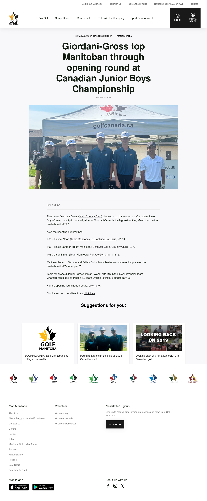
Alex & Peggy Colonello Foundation (27, 418)
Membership (84, 18)
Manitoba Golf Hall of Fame (168, 4)
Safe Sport (14, 464)
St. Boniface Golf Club (103, 239)
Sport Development (142, 18)
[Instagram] (115, 486)
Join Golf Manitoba (92, 4)
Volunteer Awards (64, 418)
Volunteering (61, 413)
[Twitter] (122, 486)
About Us (13, 413)
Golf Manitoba (18, 406)
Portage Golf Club (100, 254)
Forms (12, 433)
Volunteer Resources (65, 423)
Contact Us (115, 4)
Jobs (11, 439)
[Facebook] (108, 486)
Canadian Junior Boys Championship (93, 36)
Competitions (62, 18)
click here (94, 285)
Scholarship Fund (138, 4)
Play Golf (43, 18)
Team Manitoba (124, 36)
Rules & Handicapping (111, 18)
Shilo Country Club (90, 216)
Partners (13, 449)
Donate (194, 4)
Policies (13, 459)
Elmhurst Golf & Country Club (110, 247)
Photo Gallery (16, 454)
